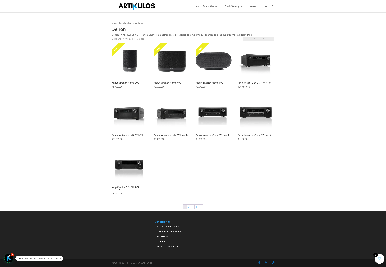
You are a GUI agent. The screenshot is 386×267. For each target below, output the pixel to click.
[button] (8, 258)
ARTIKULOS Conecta (167, 246)
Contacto (161, 241)
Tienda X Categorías (234, 6)
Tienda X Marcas (210, 6)
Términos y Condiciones (169, 231)
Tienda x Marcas (127, 22)
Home (196, 6)
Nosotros (254, 6)
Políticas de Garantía (168, 226)
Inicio (114, 22)
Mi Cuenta (162, 236)
